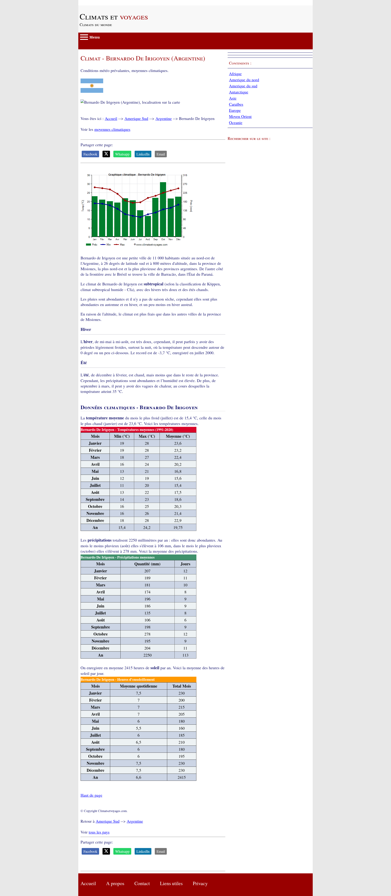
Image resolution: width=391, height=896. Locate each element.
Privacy (200, 883)
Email (161, 154)
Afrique (235, 73)
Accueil (111, 118)
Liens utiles (171, 883)
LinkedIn (143, 154)
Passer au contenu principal (100, 2)
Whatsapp (122, 154)
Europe (235, 110)
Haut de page (91, 795)
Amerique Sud (136, 118)
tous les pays (99, 832)
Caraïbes (236, 104)
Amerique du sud (243, 85)
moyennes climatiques (112, 129)
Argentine (163, 118)
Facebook (90, 154)
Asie (232, 98)
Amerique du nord (244, 79)
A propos (115, 883)
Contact (142, 883)
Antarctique (238, 92)
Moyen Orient (240, 116)
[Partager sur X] (106, 154)
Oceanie (235, 122)
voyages (114, 16)
